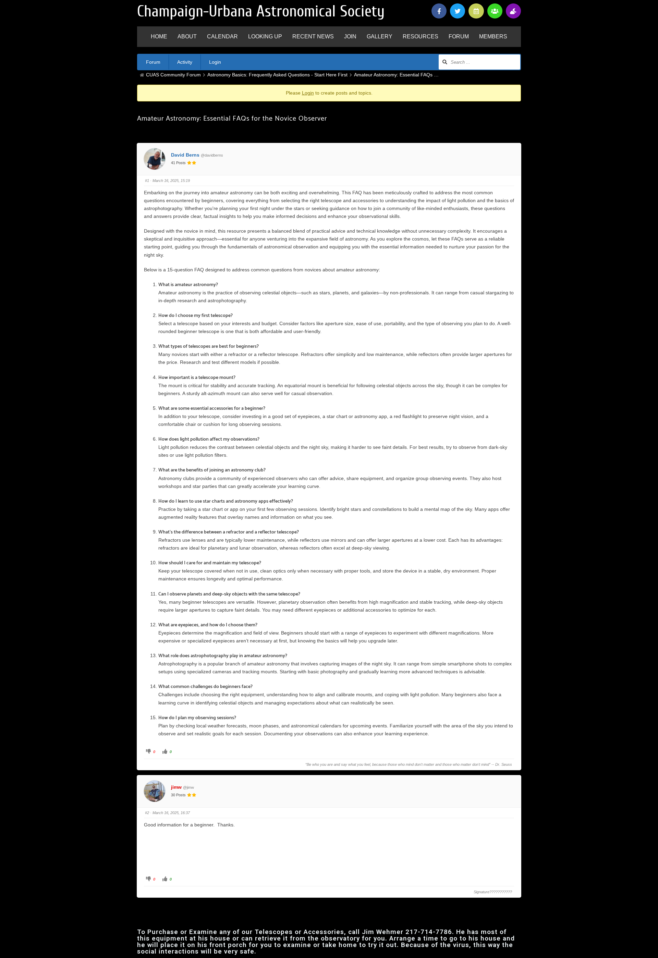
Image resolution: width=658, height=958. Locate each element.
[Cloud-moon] (513, 11)
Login (215, 62)
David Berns (185, 155)
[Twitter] (457, 11)
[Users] (494, 11)
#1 (147, 181)
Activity (184, 62)
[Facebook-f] (439, 11)
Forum (153, 62)
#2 (147, 813)
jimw (176, 787)
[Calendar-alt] (476, 11)
